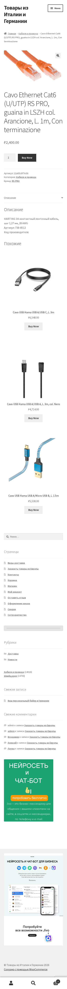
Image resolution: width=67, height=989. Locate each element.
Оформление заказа (19, 603)
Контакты (13, 574)
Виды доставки (16, 562)
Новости (12, 659)
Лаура (11, 748)
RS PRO (16, 181)
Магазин (12, 586)
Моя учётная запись (11, 983)
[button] (58, 55)
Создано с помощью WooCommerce (25, 969)
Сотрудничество (17, 614)
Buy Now (27, 157)
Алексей (12, 742)
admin (11, 731)
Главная (12, 33)
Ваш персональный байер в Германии (28, 700)
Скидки (12, 609)
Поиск (33, 983)
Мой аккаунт (15, 591)
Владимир (13, 736)
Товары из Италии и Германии (16, 14)
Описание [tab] (10, 197)
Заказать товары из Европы (23, 568)
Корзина (12, 580)
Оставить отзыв (17, 597)
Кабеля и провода (28, 33)
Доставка (13, 653)
